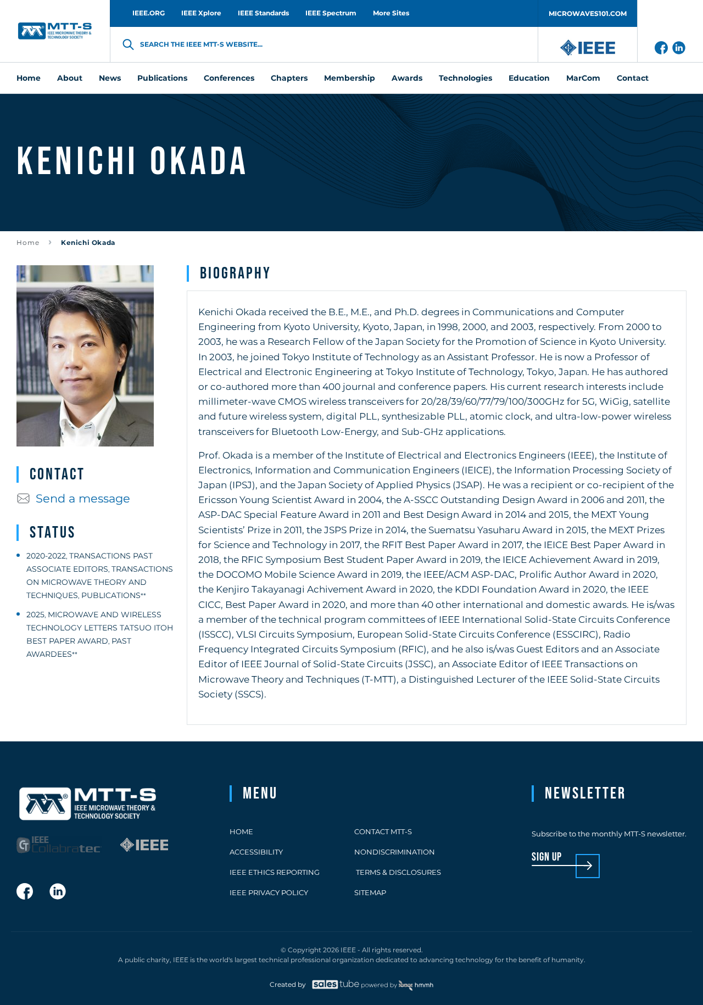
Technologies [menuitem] (465, 78)
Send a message (83, 498)
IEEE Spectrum (330, 13)
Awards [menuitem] (407, 78)
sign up (547, 857)
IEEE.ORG (148, 13)
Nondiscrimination (394, 851)
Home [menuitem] (28, 78)
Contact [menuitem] (633, 78)
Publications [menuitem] (162, 78)
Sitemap (370, 892)
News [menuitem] (110, 78)
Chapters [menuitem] (289, 78)
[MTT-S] (54, 31)
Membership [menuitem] (349, 78)
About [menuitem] (69, 78)
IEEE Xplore (201, 13)
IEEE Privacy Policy (269, 892)
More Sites (391, 13)
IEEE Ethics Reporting (275, 872)
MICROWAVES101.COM (588, 13)
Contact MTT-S (383, 831)
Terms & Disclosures (397, 872)
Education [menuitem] (529, 78)
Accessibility (256, 851)
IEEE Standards (263, 13)
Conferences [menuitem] (229, 78)
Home (28, 242)
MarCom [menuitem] (583, 78)
